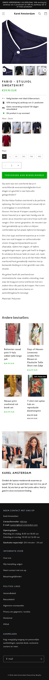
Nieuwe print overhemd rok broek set (11, 404)
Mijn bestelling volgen (12, 564)
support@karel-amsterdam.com (24, 525)
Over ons (7, 558)
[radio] (6, 127)
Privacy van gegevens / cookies (16, 611)
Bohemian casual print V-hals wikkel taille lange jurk (13, 354)
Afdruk (6, 624)
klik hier (23, 521)
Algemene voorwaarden (13, 605)
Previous (4, 70)
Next (45, 70)
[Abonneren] (41, 659)
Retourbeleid (8, 599)
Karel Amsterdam (20, 675)
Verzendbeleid (9, 593)
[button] (3, 14)
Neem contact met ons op (14, 570)
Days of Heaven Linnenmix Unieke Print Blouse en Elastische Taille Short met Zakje (35, 357)
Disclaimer (7, 618)
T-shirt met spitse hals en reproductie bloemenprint (36, 406)
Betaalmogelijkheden (12, 576)
